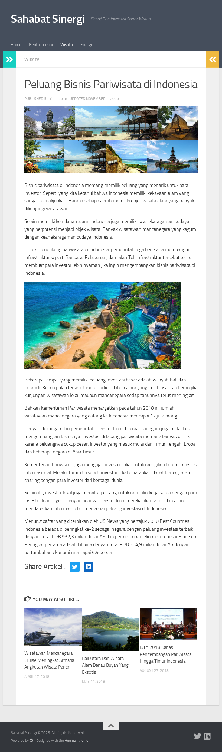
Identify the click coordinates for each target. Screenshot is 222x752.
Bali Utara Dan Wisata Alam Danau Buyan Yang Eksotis (105, 665)
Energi (86, 44)
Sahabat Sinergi (48, 19)
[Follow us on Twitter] (197, 736)
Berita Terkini (41, 44)
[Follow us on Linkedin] (207, 736)
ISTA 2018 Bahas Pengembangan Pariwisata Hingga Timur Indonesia (165, 654)
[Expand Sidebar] (9, 59)
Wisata (66, 44)
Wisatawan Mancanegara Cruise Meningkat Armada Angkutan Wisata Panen (49, 660)
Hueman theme (76, 740)
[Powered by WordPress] (31, 740)
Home (16, 44)
